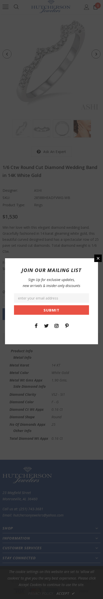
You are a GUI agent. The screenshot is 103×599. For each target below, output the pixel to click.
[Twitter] (46, 325)
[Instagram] (56, 325)
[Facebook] (36, 325)
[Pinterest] (66, 325)
